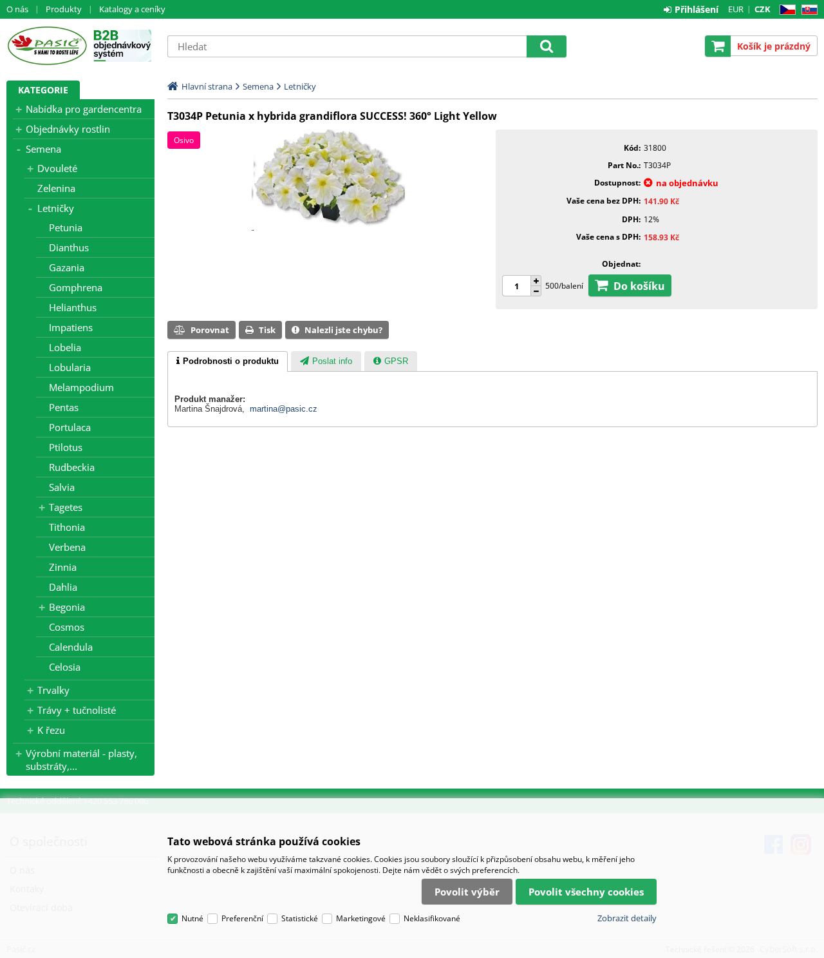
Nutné (192, 918)
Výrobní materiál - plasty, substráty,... (81, 759)
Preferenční (242, 918)
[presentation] (227, 361)
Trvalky (53, 690)
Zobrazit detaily (627, 918)
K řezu (51, 729)
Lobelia (65, 347)
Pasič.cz (46, 45)
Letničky (55, 208)
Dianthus (69, 247)
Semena (43, 148)
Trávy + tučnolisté (76, 710)
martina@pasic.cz (283, 409)
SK (807, 10)
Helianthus (73, 307)
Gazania (66, 267)
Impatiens (71, 327)
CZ (785, 10)
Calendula (71, 646)
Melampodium (81, 387)
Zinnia (63, 566)
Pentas (64, 407)
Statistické (299, 918)
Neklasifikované (432, 918)
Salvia (62, 487)
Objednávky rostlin (68, 128)
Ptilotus (65, 447)
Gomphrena (75, 287)
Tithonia (67, 527)
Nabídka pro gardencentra (84, 108)
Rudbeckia (72, 467)
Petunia (65, 227)
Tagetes (65, 507)
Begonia (67, 606)
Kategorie (43, 90)
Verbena (67, 547)
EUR (736, 9)
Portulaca (70, 427)
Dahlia (63, 586)
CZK (762, 9)
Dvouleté (57, 168)
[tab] (227, 361)
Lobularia (70, 367)
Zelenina (56, 188)
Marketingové (361, 918)
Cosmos (66, 626)
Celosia (64, 666)
